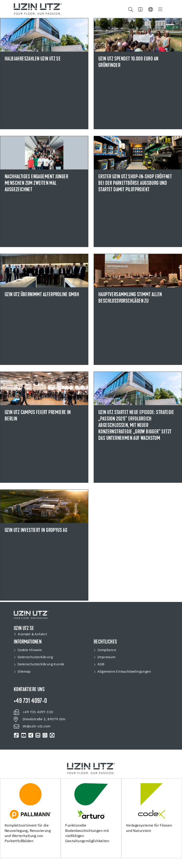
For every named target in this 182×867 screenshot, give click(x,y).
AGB (100, 664)
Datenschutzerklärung (35, 657)
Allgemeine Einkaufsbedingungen (124, 671)
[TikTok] (16, 735)
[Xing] (30, 735)
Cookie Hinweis (30, 650)
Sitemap (24, 671)
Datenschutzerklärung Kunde (41, 664)
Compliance (106, 650)
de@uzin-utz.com (36, 726)
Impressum (106, 657)
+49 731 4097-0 (30, 701)
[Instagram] (45, 735)
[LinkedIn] (38, 735)
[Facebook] (52, 735)
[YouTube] (23, 735)
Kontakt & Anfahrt (32, 634)
